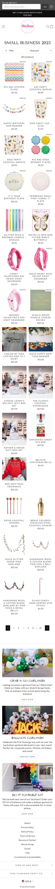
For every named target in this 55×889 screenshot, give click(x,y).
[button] (51, 6)
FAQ (27, 853)
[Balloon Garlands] (27, 720)
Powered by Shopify (27, 887)
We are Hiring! (27, 844)
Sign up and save (26, 865)
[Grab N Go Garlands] (27, 663)
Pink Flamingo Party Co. (26, 874)
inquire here (27, 757)
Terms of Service (27, 836)
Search (27, 823)
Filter (11, 50)
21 (41, 628)
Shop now (27, 814)
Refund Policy (27, 831)
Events (27, 848)
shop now (27, 699)
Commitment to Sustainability (27, 857)
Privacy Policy (27, 827)
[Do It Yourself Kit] (27, 777)
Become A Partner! (27, 840)
